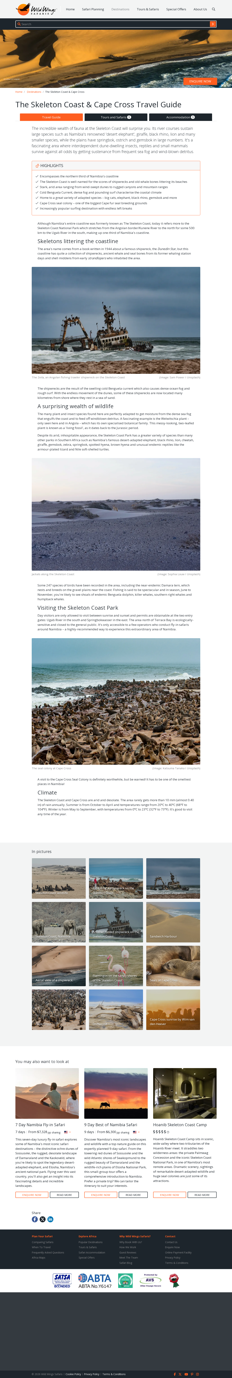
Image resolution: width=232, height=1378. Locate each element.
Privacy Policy (172, 1257)
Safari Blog (125, 1263)
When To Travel (41, 1247)
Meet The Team (128, 1257)
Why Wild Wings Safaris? (135, 1236)
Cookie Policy (73, 1374)
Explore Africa (87, 1236)
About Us (200, 9)
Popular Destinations (91, 1242)
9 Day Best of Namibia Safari (110, 1124)
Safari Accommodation (92, 1252)
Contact (170, 1236)
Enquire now (200, 81)
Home (70, 9)
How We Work (127, 1247)
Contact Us (171, 1242)
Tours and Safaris (115, 117)
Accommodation (180, 117)
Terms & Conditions (176, 1263)
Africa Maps (38, 1257)
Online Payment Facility (178, 1252)
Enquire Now (172, 1247)
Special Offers (176, 9)
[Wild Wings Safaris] (36, 9)
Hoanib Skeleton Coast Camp (180, 1124)
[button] (67, 1132)
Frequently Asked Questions (48, 1252)
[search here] (214, 9)
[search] (213, 24)
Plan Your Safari (42, 1236)
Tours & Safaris (148, 9)
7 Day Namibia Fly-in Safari (40, 1124)
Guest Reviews (127, 1252)
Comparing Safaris (42, 1242)
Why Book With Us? (130, 1242)
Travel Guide (51, 117)
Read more (64, 1195)
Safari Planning (93, 9)
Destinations (120, 9)
